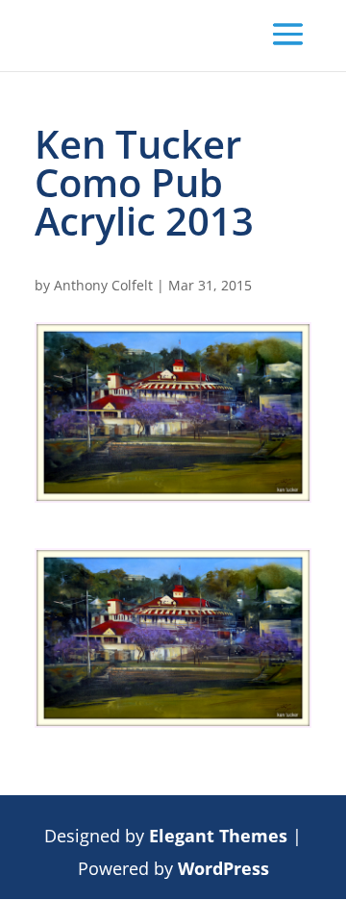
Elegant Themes (218, 835)
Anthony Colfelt (103, 285)
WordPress (223, 868)
